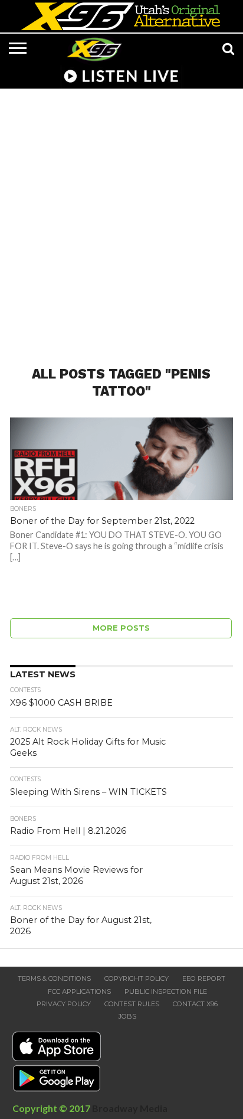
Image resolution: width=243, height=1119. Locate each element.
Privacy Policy (64, 1004)
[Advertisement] (121, 220)
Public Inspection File (165, 991)
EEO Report (203, 978)
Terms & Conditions (54, 978)
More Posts (121, 628)
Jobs (127, 1016)
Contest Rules (131, 1004)
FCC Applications (79, 991)
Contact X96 (195, 1004)
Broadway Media (130, 1108)
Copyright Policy (136, 978)
